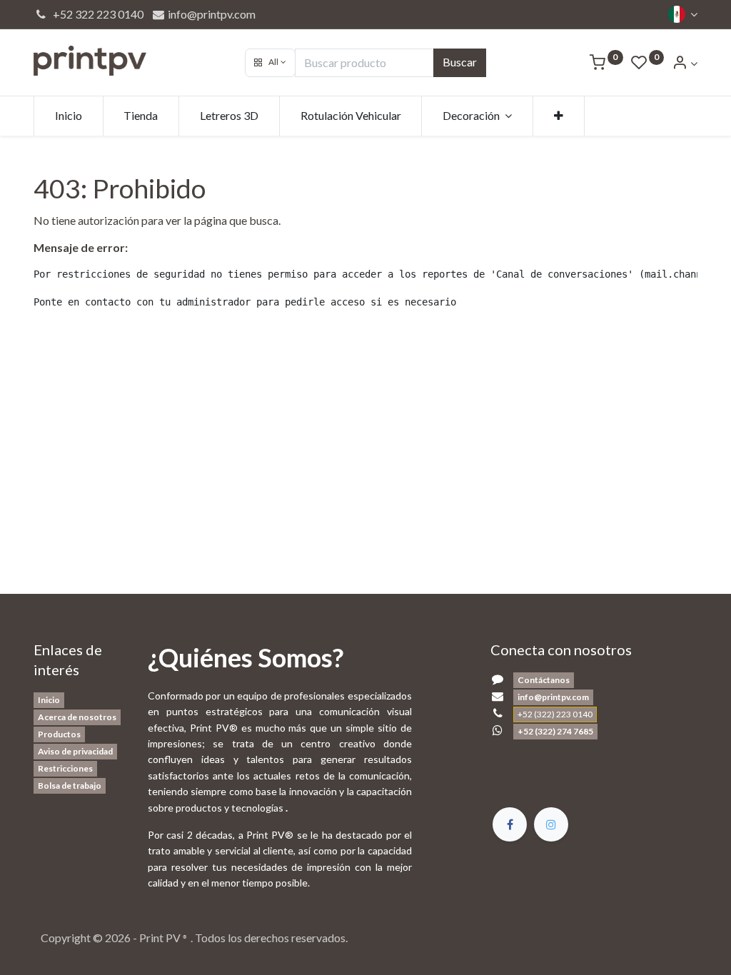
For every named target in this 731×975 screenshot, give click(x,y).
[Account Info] (684, 63)
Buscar (460, 62)
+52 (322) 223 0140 (555, 714)
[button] (270, 63)
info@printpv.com (211, 14)
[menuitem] (68, 115)
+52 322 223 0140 (96, 14)
